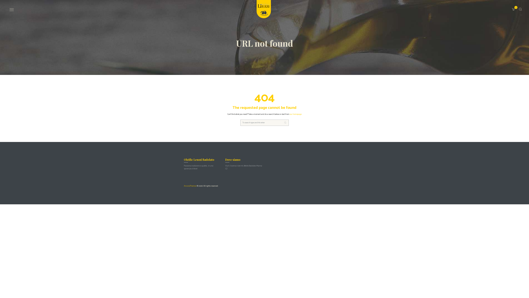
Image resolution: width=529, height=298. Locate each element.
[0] (516, 7)
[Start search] (286, 123)
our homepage (296, 114)
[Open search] (520, 9)
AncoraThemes (190, 186)
